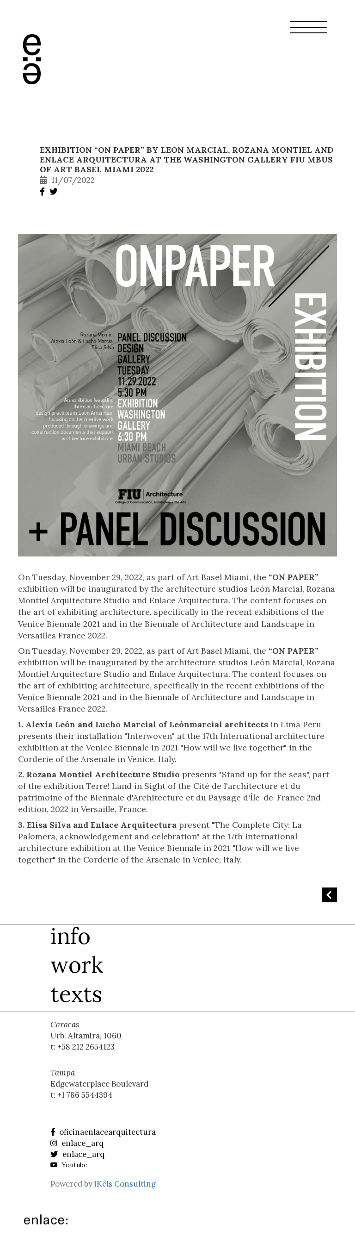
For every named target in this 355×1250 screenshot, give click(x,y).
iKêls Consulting (125, 1184)
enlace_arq (82, 1143)
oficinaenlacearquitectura (106, 1132)
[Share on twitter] (54, 191)
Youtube (73, 1165)
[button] (308, 33)
